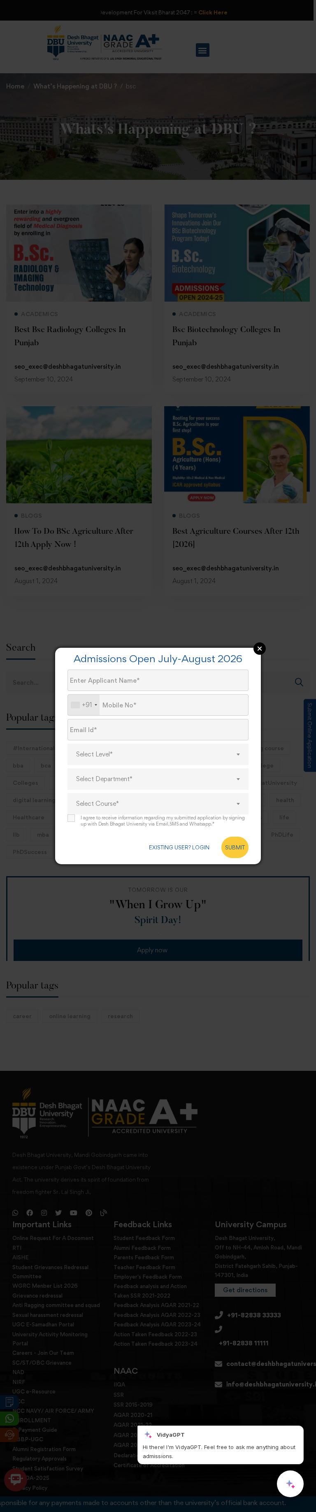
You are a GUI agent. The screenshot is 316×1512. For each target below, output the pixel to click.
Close (259, 648)
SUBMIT (235, 847)
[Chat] (290, 1483)
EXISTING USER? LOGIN (179, 847)
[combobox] (84, 705)
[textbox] (158, 754)
